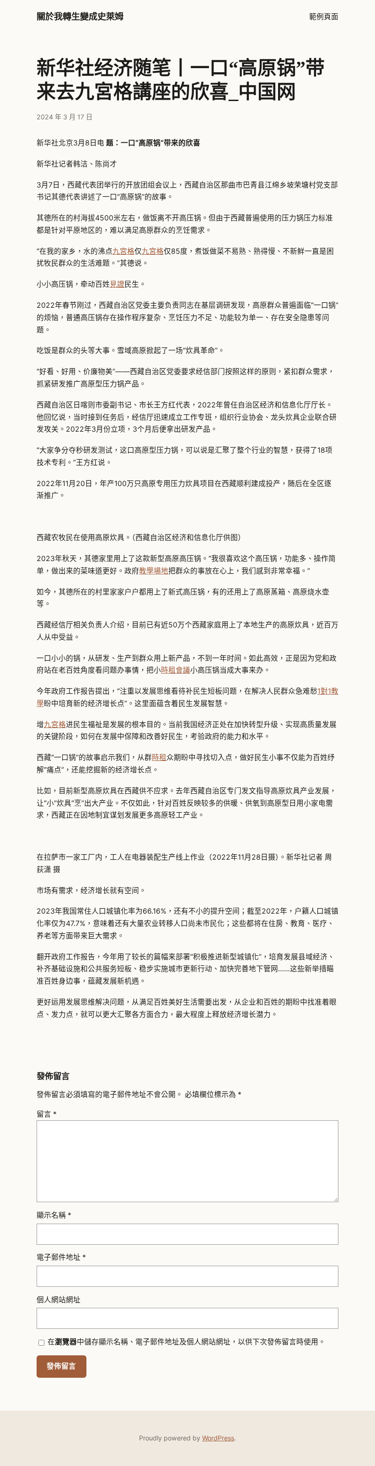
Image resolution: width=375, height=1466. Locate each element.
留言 (47, 1114)
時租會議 (175, 670)
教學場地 (153, 571)
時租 (159, 757)
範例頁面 (323, 16)
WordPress (218, 1438)
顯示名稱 (54, 1215)
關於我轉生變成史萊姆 (80, 16)
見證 (117, 284)
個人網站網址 (58, 1299)
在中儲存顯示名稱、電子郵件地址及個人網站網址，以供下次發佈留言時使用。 (187, 1342)
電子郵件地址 (61, 1257)
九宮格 (123, 251)
